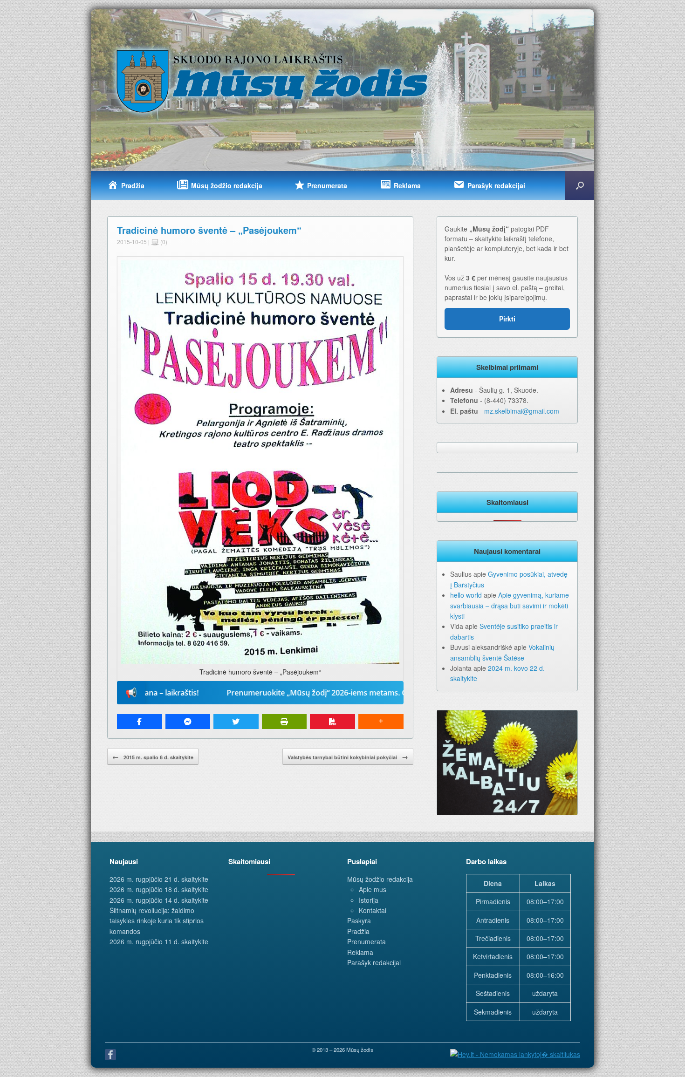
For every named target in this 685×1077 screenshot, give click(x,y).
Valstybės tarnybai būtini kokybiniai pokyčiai (348, 756)
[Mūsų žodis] (273, 80)
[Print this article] (284, 721)
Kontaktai (372, 910)
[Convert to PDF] (332, 721)
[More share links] (381, 721)
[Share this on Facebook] (139, 721)
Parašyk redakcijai (374, 962)
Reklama (360, 952)
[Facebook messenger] (188, 721)
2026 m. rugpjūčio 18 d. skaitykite (159, 889)
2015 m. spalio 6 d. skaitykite (152, 756)
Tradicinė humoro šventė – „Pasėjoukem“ (209, 230)
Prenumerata (366, 941)
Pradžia (358, 931)
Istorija (368, 900)
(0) (163, 241)
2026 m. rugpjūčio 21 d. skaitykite (159, 879)
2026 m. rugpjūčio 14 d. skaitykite (159, 900)
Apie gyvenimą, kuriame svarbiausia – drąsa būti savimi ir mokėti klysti (509, 605)
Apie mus (372, 889)
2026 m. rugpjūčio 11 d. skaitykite (159, 941)
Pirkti (507, 318)
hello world (466, 595)
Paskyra (359, 920)
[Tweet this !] (236, 721)
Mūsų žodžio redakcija (380, 879)
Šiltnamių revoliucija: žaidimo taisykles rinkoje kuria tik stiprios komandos (157, 921)
